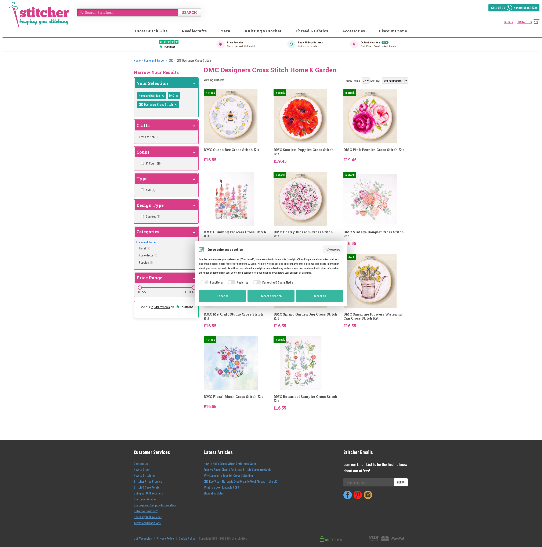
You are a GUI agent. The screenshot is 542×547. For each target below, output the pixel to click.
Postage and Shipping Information (155, 505)
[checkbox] (211, 282)
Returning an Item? (146, 511)
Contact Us (141, 463)
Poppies (146, 262)
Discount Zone (393, 30)
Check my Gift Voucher (148, 517)
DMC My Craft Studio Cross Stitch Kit (233, 316)
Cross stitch (149, 137)
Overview (335, 249)
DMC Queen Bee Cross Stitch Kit (231, 150)
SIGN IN (508, 22)
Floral (144, 248)
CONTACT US (524, 22)
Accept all (320, 296)
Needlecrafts (194, 30)
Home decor (148, 255)
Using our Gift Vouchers (148, 493)
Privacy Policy (165, 538)
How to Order (142, 469)
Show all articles (214, 493)
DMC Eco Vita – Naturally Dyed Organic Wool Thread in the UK (240, 481)
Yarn (225, 30)
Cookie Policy (187, 538)
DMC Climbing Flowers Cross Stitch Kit (235, 234)
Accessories (353, 30)
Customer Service (145, 499)
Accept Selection (271, 296)
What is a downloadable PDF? (221, 487)
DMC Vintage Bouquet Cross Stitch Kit (373, 234)
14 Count (153, 163)
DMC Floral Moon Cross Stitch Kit (233, 397)
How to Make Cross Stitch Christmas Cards (230, 463)
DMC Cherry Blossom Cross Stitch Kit (303, 234)
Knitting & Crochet (263, 30)
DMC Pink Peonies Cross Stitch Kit (373, 150)
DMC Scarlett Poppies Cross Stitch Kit (304, 152)
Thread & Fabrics (311, 30)
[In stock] (231, 116)
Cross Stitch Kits (151, 30)
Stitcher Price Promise (148, 481)
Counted (153, 216)
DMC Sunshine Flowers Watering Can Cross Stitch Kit (372, 316)
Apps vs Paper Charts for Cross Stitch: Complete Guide (237, 469)
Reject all (222, 296)
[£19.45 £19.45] (194, 287)
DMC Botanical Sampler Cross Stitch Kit (305, 399)
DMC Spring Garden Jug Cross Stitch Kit (305, 316)
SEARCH (189, 12)
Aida (150, 190)
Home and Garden (146, 242)
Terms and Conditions (147, 523)
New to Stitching (144, 475)
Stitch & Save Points (147, 487)
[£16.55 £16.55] (140, 287)
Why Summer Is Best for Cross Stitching (228, 475)
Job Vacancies (143, 538)
